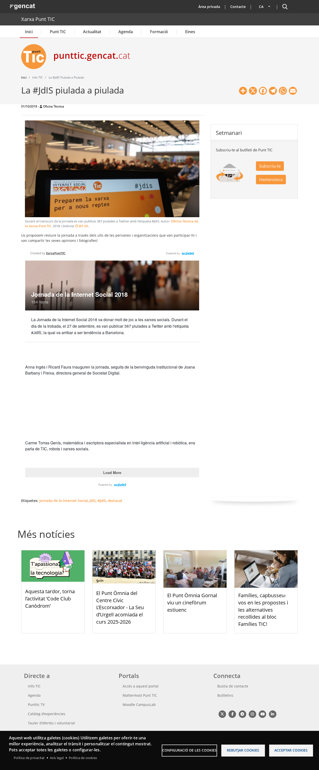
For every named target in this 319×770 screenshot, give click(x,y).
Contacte (238, 6)
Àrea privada (209, 6)
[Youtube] (262, 714)
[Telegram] (242, 714)
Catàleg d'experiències (46, 713)
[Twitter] (222, 714)
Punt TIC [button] (58, 31)
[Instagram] (252, 714)
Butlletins (225, 695)
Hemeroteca (271, 179)
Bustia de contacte (232, 686)
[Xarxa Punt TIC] (35, 56)
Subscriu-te (270, 166)
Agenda (125, 31)
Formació (159, 31)
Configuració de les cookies (189, 750)
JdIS (92, 500)
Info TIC (34, 686)
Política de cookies (83, 758)
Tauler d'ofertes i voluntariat (51, 723)
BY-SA (83, 226)
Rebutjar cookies (243, 750)
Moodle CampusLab (139, 704)
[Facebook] (232, 714)
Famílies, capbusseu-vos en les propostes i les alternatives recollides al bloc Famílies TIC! (263, 609)
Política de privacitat (29, 758)
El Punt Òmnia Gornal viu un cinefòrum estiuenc (192, 602)
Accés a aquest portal (141, 686)
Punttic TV (36, 704)
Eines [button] (190, 31)
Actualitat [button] (92, 31)
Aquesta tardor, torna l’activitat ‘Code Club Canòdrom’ (50, 598)
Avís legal (57, 758)
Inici (29, 31)
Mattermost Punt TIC (140, 695)
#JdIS (101, 500)
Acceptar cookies (291, 750)
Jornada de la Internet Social (63, 500)
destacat (115, 500)
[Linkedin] (272, 714)
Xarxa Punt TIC (38, 19)
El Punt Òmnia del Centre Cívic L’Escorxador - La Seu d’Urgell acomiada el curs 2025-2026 (120, 607)
